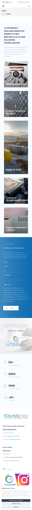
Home (3, 14)
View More (16, 74)
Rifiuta (16, 507)
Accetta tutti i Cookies (16, 500)
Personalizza (16, 503)
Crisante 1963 (9, 469)
